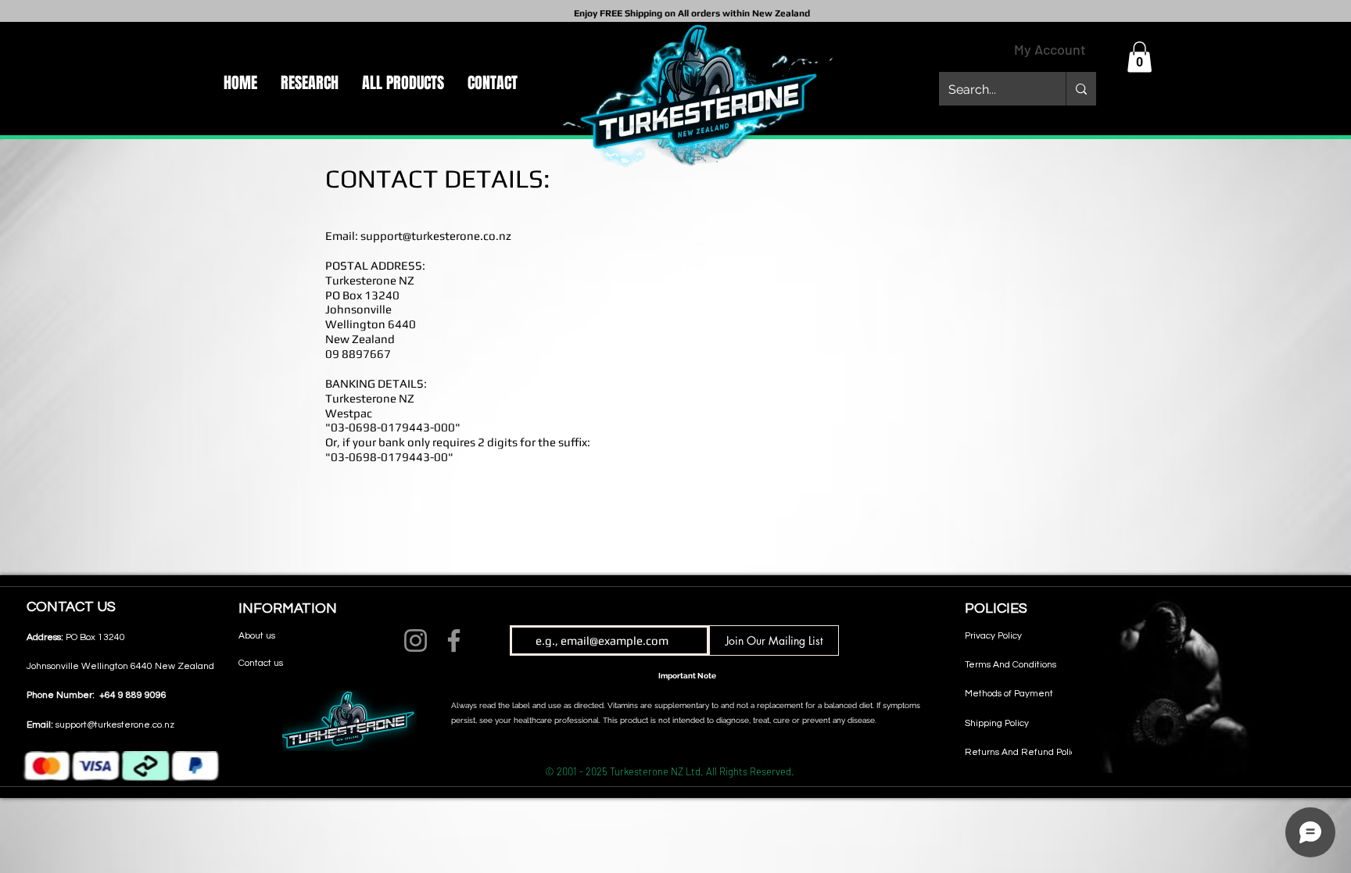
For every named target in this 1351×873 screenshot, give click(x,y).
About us (256, 636)
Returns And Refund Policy (1022, 752)
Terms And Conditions (1010, 665)
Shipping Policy (997, 723)
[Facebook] (454, 640)
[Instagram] (415, 640)
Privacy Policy (993, 636)
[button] (1139, 56)
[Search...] (1081, 89)
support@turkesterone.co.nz (435, 235)
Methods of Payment (1009, 694)
